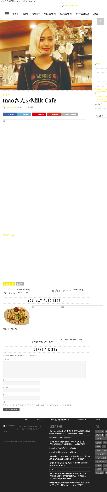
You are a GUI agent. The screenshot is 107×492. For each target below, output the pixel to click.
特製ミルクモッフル (10, 329)
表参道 (98, 465)
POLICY (97, 420)
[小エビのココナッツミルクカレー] (57, 307)
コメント (6, 359)
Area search (50, 14)
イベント (99, 431)
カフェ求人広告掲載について (60, 420)
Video (95, 14)
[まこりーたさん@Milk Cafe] (82, 307)
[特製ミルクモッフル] (17, 325)
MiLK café (20, 284)
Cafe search (66, 14)
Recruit (36, 14)
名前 (4, 380)
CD (104, 446)
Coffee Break (82, 14)
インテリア (100, 454)
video (98, 446)
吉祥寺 (98, 469)
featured (99, 435)
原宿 (98, 450)
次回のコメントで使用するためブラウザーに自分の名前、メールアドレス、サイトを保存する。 (39, 405)
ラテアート (100, 439)
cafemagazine (12, 107)
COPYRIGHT (82, 420)
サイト (5, 395)
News (25, 14)
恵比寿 (98, 442)
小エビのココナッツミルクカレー (44, 342)
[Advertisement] (46, 258)
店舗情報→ (8, 235)
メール (5, 387)
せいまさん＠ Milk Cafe (16, 292)
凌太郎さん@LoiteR (61, 290)
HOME (15, 14)
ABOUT (39, 420)
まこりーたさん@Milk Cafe (71, 339)
